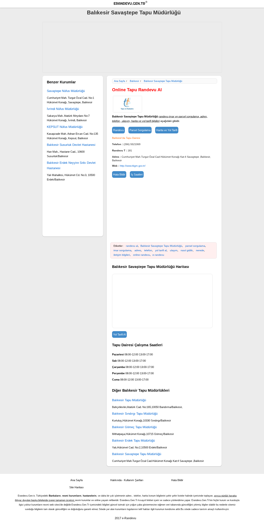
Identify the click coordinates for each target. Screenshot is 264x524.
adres (138, 250)
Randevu (118, 130)
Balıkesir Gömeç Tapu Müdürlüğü (134, 427)
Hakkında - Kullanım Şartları (126, 480)
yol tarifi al (161, 250)
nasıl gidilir (187, 250)
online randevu (141, 254)
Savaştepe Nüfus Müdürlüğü (66, 91)
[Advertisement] (132, 47)
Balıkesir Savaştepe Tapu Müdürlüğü (134, 12)
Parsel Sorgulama (139, 130)
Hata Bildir (119, 174)
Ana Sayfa (119, 81)
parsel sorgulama (195, 245)
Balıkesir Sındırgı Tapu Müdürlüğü (135, 413)
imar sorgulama (122, 250)
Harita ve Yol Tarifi (166, 130)
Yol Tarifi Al (119, 334)
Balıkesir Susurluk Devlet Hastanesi (71, 145)
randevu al (132, 245)
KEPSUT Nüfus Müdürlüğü (64, 127)
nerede (200, 250)
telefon (148, 250)
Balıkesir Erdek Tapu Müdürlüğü (133, 440)
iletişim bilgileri (122, 254)
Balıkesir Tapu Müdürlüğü (129, 400)
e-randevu (158, 254)
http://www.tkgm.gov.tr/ (132, 165)
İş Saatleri (137, 174)
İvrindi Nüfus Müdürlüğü (63, 109)
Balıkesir (134, 81)
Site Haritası (76, 487)
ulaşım (173, 250)
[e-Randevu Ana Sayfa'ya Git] (133, 3)
